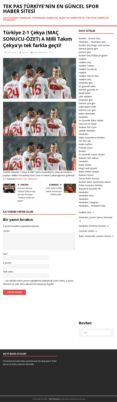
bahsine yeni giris (87, 103)
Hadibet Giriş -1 (86, 212)
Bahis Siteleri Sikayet (89, 171)
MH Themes (54, 399)
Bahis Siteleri (85, 164)
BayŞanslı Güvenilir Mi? (90, 188)
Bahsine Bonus (86, 175)
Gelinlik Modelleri (87, 130)
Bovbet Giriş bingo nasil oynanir (94, 45)
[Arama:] (96, 332)
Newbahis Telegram (89, 202)
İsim (5, 253)
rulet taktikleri (85, 96)
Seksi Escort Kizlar (88, 123)
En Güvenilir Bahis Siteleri (91, 120)
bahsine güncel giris (88, 48)
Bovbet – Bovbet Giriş (89, 38)
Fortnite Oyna (85, 147)
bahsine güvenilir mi (88, 89)
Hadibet (82, 59)
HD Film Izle (85, 140)
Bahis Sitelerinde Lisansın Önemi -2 (96, 236)
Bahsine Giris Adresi (88, 158)
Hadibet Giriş (85, 62)
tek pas (25, 52)
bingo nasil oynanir (88, 168)
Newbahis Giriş (86, 195)
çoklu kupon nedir (87, 106)
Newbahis (84, 134)
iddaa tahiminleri (87, 113)
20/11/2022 (12, 52)
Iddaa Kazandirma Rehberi (92, 137)
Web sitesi (8, 271)
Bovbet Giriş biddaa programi (93, 55)
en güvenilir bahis (87, 86)
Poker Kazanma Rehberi (91, 185)
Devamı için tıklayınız (26, 178)
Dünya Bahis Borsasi (89, 178)
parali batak (84, 93)
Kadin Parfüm (85, 144)
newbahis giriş (86, 82)
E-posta (7, 262)
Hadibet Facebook (88, 69)
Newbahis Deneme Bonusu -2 (93, 225)
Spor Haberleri (40, 52)
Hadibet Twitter (86, 65)
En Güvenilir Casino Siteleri (92, 154)
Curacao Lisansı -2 (88, 230)
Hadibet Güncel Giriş (89, 75)
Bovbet (82, 151)
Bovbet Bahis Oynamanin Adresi (95, 181)
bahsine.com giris (87, 110)
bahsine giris (85, 52)
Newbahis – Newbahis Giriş (92, 41)
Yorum (6, 230)
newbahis (83, 116)
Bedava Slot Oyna (87, 127)
